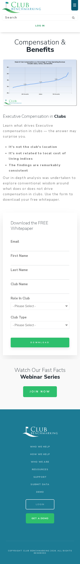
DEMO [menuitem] (40, 491)
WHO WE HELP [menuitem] (40, 446)
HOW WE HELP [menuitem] (40, 454)
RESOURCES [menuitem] (40, 469)
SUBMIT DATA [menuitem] (39, 484)
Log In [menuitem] (40, 25)
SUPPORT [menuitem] (40, 477)
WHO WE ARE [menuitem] (40, 461)
